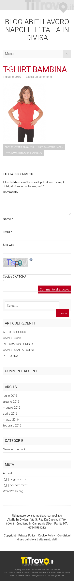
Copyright (10, 535)
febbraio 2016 (12, 425)
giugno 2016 (11, 401)
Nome (8, 219)
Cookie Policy (46, 535)
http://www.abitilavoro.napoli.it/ (23, 153)
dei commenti (15, 485)
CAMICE (12, 338)
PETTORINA (10, 356)
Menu (9, 52)
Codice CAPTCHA (14, 276)
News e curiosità (14, 449)
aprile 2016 (10, 413)
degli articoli (14, 479)
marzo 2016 (11, 419)
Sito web (8, 245)
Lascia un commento (39, 77)
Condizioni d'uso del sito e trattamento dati (43, 537)
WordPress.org (13, 491)
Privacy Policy (27, 535)
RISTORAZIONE (18, 344)
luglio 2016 (10, 395)
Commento (10, 192)
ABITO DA (14, 332)
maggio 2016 (11, 407)
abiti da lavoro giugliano (19, 147)
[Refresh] (31, 260)
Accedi (7, 473)
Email (7, 232)
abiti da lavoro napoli (50, 147)
